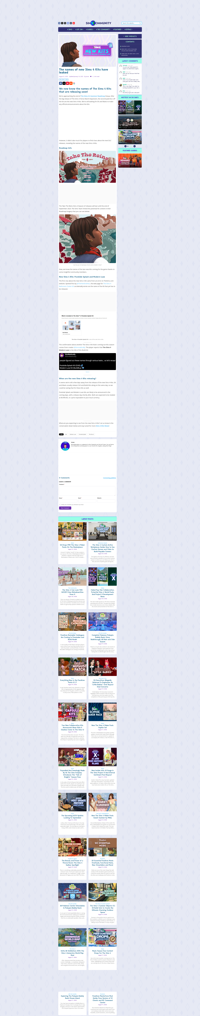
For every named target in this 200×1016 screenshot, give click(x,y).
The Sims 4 (91, 434)
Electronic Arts (102, 678)
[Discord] (68, 23)
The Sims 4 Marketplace (102, 813)
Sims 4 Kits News (102, 426)
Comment (62, 484)
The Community (72, 588)
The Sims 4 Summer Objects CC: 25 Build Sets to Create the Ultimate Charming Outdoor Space (102, 909)
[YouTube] (74, 23)
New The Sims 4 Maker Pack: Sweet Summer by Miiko (103, 817)
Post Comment (65, 508)
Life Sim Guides (103, 633)
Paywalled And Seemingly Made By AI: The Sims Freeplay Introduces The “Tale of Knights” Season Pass (72, 773)
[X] (65, 23)
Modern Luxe (73, 434)
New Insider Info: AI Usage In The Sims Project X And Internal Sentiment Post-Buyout (102, 772)
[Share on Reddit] (70, 83)
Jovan (87, 76)
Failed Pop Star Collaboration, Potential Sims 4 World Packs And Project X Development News (102, 593)
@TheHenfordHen (83, 284)
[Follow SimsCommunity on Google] (74, 83)
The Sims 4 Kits (64, 79)
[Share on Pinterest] (67, 83)
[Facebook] (59, 23)
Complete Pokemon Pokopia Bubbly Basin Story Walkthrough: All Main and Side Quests (103, 638)
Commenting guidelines (109, 478)
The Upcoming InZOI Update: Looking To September (72, 817)
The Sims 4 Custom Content (102, 904)
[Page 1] (127, 146)
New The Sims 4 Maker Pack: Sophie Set (103, 726)
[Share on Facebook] (60, 83)
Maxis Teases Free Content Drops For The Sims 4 (102, 952)
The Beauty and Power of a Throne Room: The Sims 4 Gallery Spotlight (72, 863)
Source (87, 372)
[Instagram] (62, 23)
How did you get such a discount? (131, 92)
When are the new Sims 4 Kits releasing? (130, 54)
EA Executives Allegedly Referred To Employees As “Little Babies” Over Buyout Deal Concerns (102, 683)
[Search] (140, 23)
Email (80, 498)
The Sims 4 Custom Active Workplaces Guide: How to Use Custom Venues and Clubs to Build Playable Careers (103, 548)
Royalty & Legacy (72, 858)
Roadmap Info (125, 46)
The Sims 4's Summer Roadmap (93, 96)
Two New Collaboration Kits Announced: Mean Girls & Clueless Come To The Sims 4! (72, 727)
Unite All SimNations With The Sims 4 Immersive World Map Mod (72, 953)
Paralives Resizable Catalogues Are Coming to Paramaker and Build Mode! (72, 637)
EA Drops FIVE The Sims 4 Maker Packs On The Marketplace (72, 546)
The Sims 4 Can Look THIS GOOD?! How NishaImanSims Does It (72, 592)
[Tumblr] (71, 23)
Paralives (102, 858)
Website (99, 498)
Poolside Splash (82, 434)
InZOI (72, 813)
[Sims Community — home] (98, 23)
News (72, 543)
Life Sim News (72, 633)
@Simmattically (79, 347)
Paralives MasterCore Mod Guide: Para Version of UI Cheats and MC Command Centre (102, 999)
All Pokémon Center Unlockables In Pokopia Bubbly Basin (72, 907)
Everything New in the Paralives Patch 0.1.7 (72, 681)
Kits (66, 434)
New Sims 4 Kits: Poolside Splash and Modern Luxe (129, 50)
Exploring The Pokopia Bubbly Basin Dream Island (72, 997)
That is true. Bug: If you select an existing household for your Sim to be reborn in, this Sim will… (131, 88)
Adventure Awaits (102, 543)
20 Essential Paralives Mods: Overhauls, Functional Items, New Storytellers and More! (103, 863)
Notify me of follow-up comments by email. (72, 504)
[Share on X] (64, 83)
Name (61, 498)
